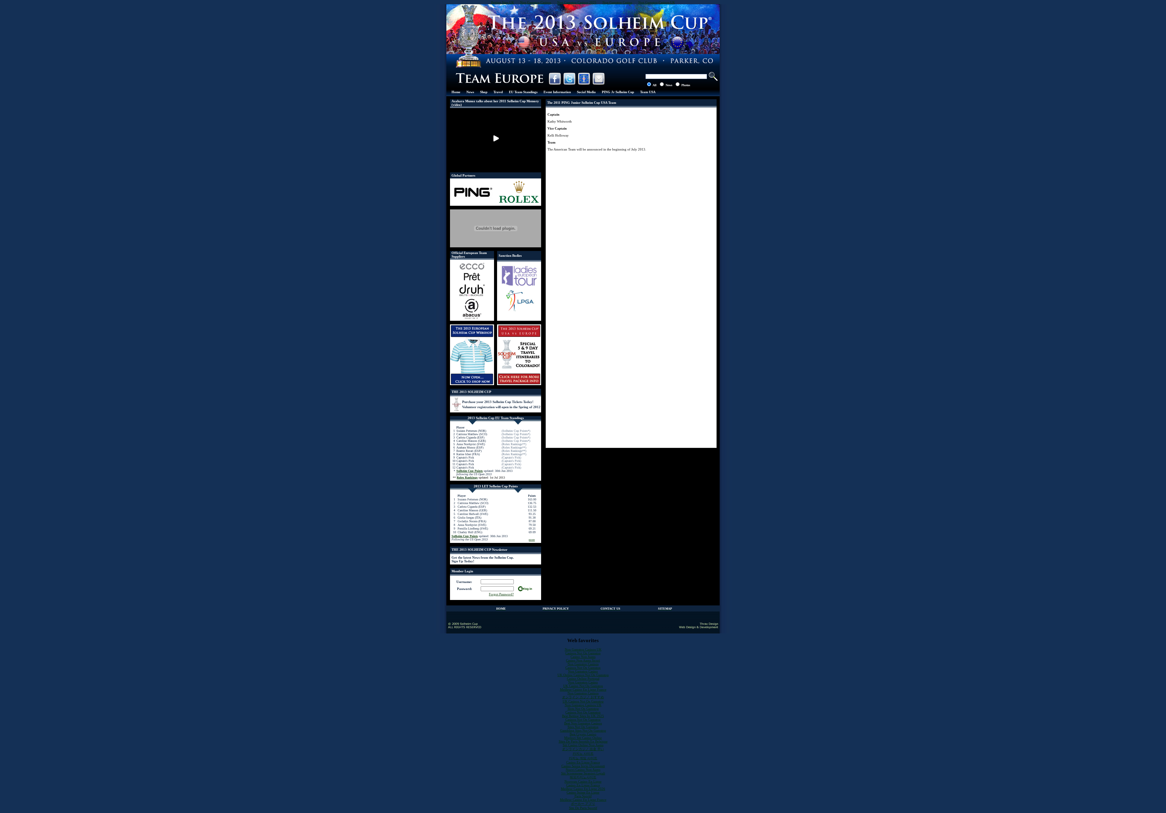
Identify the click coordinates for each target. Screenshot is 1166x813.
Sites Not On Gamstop (583, 727)
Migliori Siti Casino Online (583, 738)
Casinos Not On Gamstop (583, 653)
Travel (498, 92)
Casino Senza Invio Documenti (583, 766)
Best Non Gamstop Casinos (583, 723)
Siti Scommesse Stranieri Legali (583, 773)
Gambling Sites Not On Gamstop (583, 730)
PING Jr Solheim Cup (618, 92)
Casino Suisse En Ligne (583, 792)
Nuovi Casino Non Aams (583, 769)
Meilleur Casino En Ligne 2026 (583, 789)
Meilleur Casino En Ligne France (583, 689)
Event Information (557, 92)
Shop (483, 92)
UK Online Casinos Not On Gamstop (583, 675)
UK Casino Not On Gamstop (583, 686)
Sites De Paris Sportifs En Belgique (583, 741)
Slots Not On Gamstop (583, 708)
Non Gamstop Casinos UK (583, 649)
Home (456, 92)
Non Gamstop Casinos (583, 664)
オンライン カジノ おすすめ (583, 697)
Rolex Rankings (467, 477)
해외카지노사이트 (583, 777)
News (470, 92)
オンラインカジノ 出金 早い (583, 749)
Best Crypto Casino (583, 734)
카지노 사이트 (583, 753)
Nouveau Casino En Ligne (583, 781)
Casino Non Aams (583, 657)
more (532, 539)
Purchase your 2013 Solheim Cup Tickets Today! (498, 402)
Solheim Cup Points (469, 471)
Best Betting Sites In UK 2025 (583, 716)
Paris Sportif (583, 796)
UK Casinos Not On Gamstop (583, 701)
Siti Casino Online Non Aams (583, 745)
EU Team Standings (523, 92)
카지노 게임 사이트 (583, 758)
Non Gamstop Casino (583, 671)
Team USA (648, 92)
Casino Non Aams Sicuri (583, 660)
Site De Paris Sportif (583, 808)
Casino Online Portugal (583, 678)
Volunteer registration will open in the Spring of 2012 (501, 407)
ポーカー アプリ (583, 803)
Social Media (586, 92)
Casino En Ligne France (583, 762)
